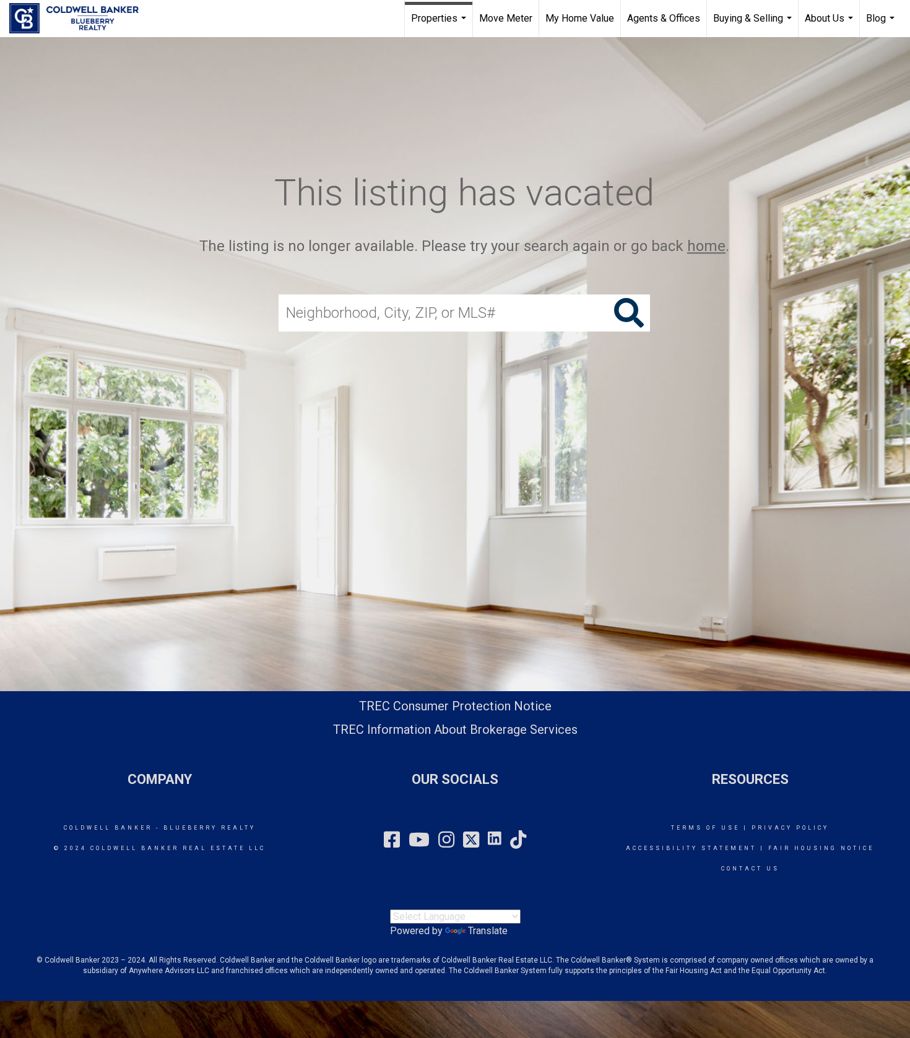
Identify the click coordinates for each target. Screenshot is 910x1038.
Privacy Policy (790, 828)
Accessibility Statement (691, 848)
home (706, 246)
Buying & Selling (754, 24)
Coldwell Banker (108, 828)
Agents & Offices (663, 18)
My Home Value (579, 18)
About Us (830, 24)
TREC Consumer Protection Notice (455, 706)
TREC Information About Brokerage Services (455, 729)
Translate (488, 931)
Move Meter (505, 18)
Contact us (750, 869)
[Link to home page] (80, 18)
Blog (882, 24)
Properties (440, 24)
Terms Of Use (705, 828)
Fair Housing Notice (821, 848)
